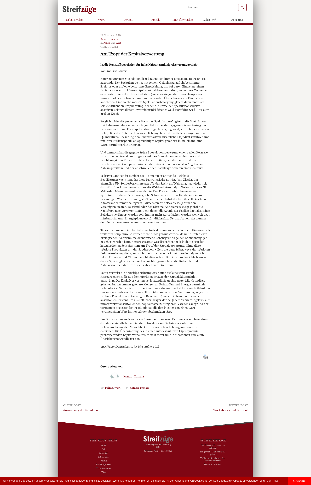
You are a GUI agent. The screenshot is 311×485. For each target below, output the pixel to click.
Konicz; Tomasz (139, 387)
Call (103, 449)
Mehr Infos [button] (272, 480)
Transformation (182, 19)
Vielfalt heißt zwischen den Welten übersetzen (212, 459)
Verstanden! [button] (299, 481)
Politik (155, 19)
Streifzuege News (103, 464)
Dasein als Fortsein (212, 464)
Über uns (237, 19)
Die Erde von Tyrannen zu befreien (213, 446)
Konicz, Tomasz (109, 39)
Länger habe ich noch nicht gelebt (212, 453)
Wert (101, 19)
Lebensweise (74, 19)
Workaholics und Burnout (230, 410)
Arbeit (128, 19)
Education (103, 453)
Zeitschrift (209, 19)
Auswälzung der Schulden (80, 410)
